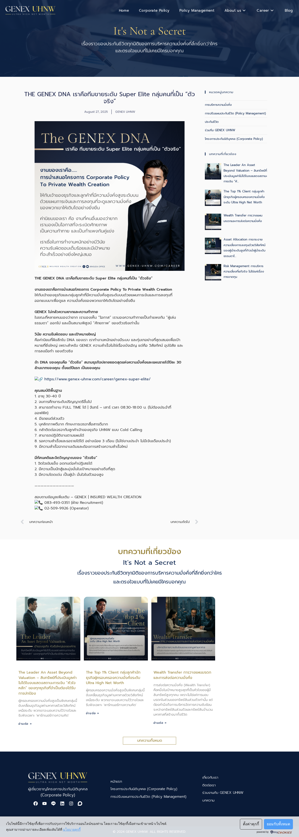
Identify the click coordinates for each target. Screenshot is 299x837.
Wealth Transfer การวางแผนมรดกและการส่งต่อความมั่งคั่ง (182, 675)
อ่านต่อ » (25, 724)
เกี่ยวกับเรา (210, 777)
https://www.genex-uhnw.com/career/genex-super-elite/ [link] (97, 379)
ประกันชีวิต (212, 122)
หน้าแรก (116, 781)
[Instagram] (71, 803)
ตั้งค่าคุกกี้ (251, 824)
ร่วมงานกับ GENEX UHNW (222, 792)
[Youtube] (44, 803)
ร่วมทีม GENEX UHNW (220, 130)
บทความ (208, 800)
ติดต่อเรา (209, 785)
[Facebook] (35, 803)
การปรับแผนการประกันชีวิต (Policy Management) (148, 796)
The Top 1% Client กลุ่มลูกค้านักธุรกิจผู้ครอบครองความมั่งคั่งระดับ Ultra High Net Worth (113, 678)
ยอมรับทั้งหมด (278, 824)
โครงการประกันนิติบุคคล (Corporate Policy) (234, 139)
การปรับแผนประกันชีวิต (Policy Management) (235, 113)
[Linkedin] (62, 803)
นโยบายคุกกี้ (72, 829)
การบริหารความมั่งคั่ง (218, 104)
